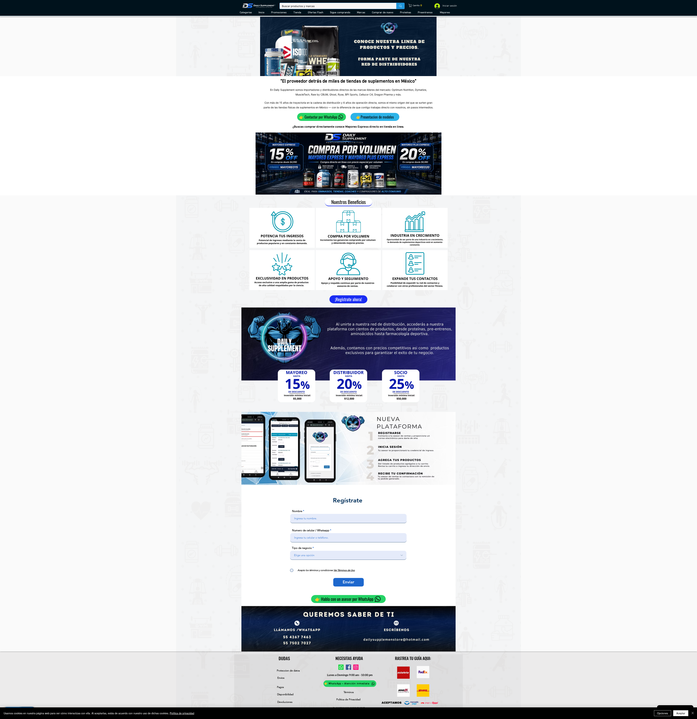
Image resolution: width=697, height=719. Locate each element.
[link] (412, 5)
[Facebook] (348, 667)
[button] (246, 13)
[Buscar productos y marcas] (400, 6)
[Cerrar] (692, 713)
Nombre (297, 511)
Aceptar (680, 713)
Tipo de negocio (302, 548)
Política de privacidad (182, 713)
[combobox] (348, 555)
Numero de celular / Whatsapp (310, 530)
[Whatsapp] (341, 667)
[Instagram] (355, 667)
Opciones (662, 713)
